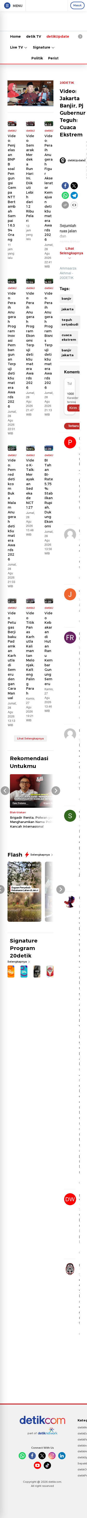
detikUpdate (57, 36)
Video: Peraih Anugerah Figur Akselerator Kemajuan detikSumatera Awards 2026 (48, 187)
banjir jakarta (67, 352)
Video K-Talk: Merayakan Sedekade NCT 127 (30, 483)
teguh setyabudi (70, 322)
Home (15, 36)
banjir (66, 298)
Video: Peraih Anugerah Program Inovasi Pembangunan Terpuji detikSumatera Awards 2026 (12, 349)
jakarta (67, 309)
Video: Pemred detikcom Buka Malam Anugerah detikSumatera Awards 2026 (12, 509)
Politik (37, 58)
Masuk (77, 5)
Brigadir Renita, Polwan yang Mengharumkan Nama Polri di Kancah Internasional (33, 822)
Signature (42, 47)
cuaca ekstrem (69, 337)
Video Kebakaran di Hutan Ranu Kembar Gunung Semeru (48, 648)
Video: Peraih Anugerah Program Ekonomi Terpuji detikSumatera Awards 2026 (30, 340)
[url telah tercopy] (65, 205)
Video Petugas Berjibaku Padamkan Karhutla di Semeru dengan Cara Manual (12, 655)
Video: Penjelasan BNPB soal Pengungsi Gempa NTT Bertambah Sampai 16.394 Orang (12, 187)
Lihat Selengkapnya (30, 738)
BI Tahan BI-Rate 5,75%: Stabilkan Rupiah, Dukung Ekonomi (48, 493)
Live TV (17, 47)
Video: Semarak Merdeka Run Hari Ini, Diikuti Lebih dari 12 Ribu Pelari (30, 178)
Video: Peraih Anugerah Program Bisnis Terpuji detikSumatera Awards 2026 (48, 340)
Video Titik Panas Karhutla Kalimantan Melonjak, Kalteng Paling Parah (30, 653)
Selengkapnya (40, 854)
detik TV (33, 36)
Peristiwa (56, 58)
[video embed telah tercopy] (74, 205)
